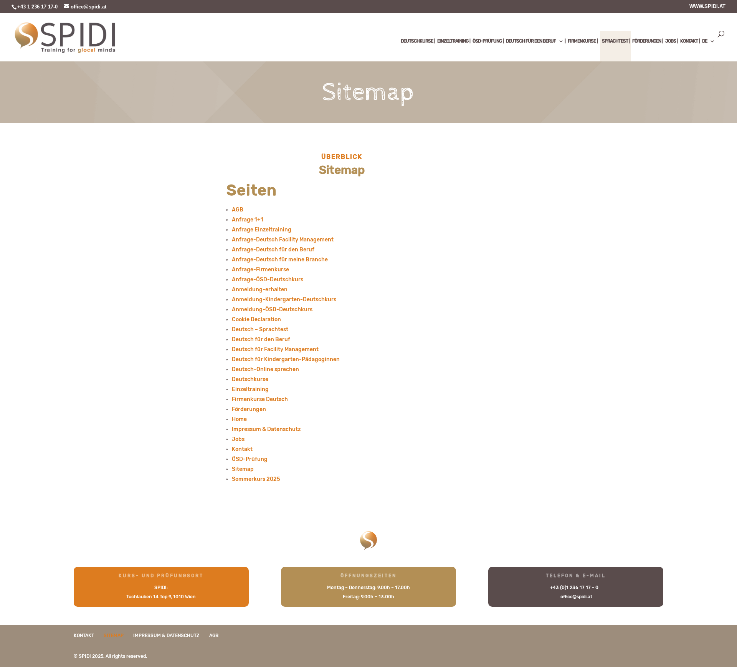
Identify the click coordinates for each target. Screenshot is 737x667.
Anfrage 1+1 (247, 219)
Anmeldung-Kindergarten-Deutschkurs (284, 299)
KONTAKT (689, 41)
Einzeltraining (250, 389)
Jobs (238, 439)
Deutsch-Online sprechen (265, 369)
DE (704, 41)
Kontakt (242, 449)
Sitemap (243, 469)
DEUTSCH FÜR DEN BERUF (531, 41)
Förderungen (249, 409)
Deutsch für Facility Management (275, 349)
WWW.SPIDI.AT (707, 6)
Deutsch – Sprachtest (260, 329)
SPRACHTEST (615, 41)
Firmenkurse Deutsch (260, 399)
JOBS (670, 41)
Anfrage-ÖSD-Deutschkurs (267, 279)
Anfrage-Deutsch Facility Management (283, 239)
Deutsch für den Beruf (261, 339)
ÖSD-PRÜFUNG (487, 41)
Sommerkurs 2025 (256, 479)
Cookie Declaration (256, 319)
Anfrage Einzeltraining (261, 229)
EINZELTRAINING (452, 41)
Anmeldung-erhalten (260, 289)
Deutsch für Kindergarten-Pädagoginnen (286, 359)
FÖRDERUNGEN (646, 41)
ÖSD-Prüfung (250, 459)
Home (239, 419)
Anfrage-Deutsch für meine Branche (280, 259)
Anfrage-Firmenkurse (260, 269)
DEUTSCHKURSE (417, 41)
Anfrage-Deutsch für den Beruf (273, 249)
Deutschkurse (250, 379)
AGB (237, 209)
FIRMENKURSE (582, 41)
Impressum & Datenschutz (266, 429)
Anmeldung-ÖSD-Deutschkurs (272, 309)
